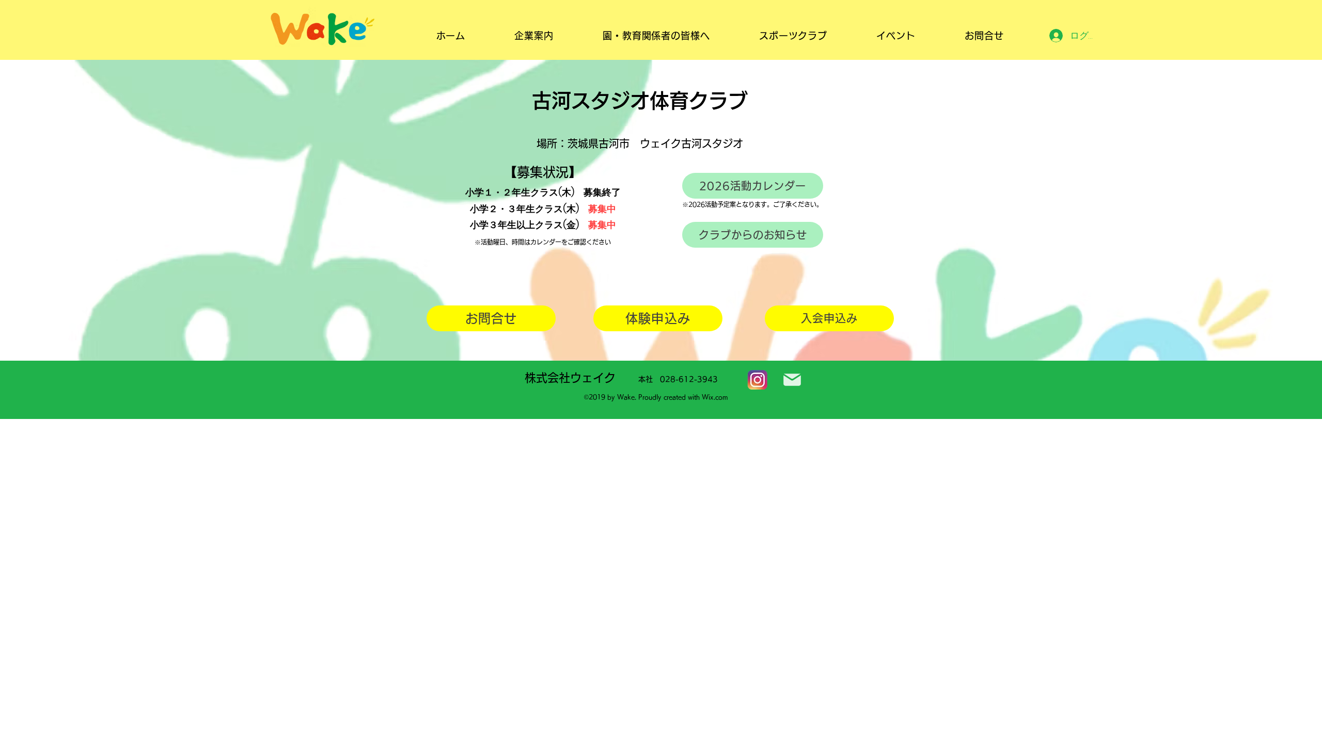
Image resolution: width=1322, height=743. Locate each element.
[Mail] (792, 380)
